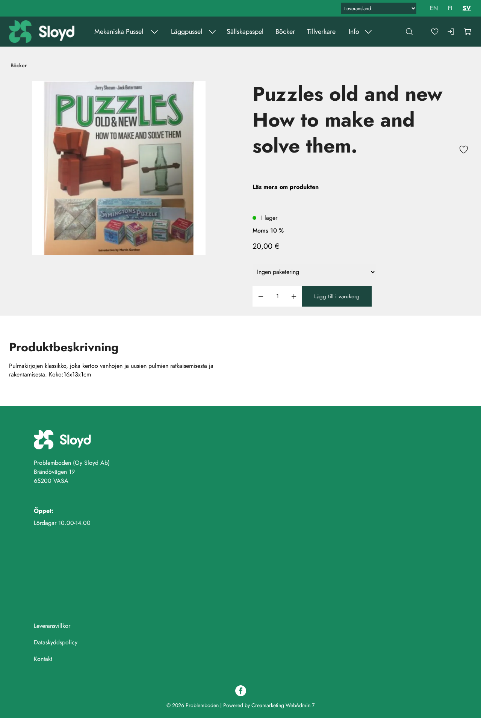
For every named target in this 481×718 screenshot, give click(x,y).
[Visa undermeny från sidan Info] (368, 32)
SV (467, 8)
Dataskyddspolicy (55, 642)
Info (354, 31)
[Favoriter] (435, 32)
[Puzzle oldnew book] (119, 168)
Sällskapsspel (245, 31)
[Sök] (409, 32)
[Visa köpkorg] (468, 32)
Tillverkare (321, 31)
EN (434, 8)
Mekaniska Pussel (118, 31)
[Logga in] (451, 32)
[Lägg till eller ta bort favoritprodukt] (463, 150)
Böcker (285, 31)
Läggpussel (186, 31)
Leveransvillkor (52, 625)
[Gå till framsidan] (42, 32)
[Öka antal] (294, 296)
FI (450, 8)
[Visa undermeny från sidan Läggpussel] (212, 32)
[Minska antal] (261, 296)
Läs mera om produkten (286, 187)
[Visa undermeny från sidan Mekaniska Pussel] (154, 32)
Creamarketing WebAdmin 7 (283, 705)
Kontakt (43, 659)
